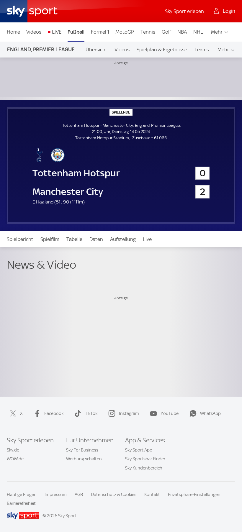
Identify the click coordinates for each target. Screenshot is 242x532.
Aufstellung (123, 239)
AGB (79, 494)
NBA (182, 32)
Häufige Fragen (22, 494)
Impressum (56, 494)
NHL (198, 32)
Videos (33, 32)
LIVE (56, 32)
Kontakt (152, 494)
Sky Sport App (138, 450)
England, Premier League (41, 49)
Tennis (147, 32)
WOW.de (15, 459)
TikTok (91, 413)
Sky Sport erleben (184, 11)
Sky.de (13, 450)
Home (13, 32)
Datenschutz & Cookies (113, 494)
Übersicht (96, 49)
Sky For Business (82, 450)
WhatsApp (210, 413)
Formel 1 (100, 32)
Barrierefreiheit (21, 503)
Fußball (76, 32)
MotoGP (124, 32)
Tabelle (74, 239)
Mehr (217, 32)
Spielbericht (20, 239)
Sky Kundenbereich (143, 468)
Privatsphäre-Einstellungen (194, 494)
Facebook (53, 413)
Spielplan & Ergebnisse (162, 49)
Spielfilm (49, 239)
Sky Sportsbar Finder (145, 459)
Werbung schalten (84, 459)
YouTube (170, 413)
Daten (96, 239)
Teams (201, 49)
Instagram (129, 413)
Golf (166, 32)
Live (147, 239)
